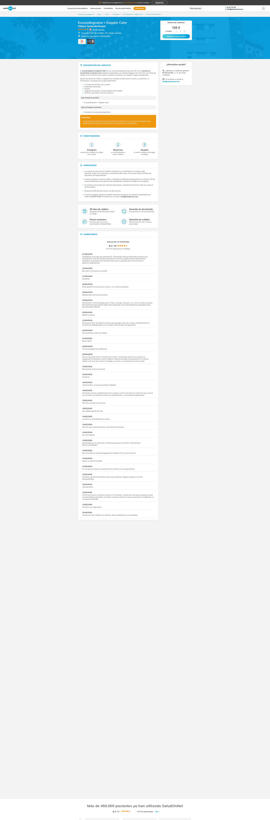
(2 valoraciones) (98, 30)
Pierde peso (139, 8)
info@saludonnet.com (171, 81)
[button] (176, 31)
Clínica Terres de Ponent (92, 26)
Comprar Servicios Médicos (77, 8)
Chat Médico (108, 8)
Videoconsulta (95, 8)
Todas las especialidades (85, 14)
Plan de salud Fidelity (123, 8)
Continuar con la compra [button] (176, 36)
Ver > (157, 812)
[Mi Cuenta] (263, 8)
